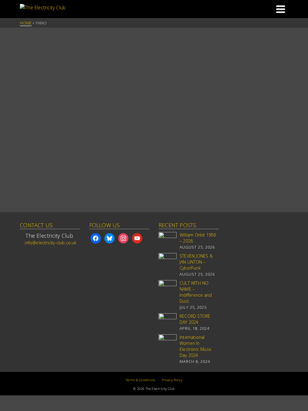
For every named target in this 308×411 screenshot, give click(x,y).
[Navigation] (280, 9)
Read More (60, 169)
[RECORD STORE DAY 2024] (168, 322)
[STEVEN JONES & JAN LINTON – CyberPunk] (168, 262)
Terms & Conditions (141, 380)
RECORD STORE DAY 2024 (195, 319)
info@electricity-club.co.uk (50, 243)
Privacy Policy (172, 380)
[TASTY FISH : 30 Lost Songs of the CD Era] (50, 50)
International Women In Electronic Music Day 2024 (196, 346)
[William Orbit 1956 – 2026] (168, 241)
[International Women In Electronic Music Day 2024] (168, 343)
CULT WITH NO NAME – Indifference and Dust (196, 292)
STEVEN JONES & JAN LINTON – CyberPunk (196, 262)
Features (31, 70)
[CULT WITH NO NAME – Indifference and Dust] (168, 289)
